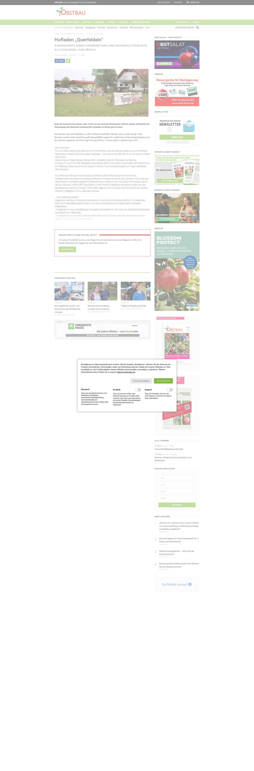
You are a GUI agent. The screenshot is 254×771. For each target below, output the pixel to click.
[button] (141, 381)
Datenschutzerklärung (126, 372)
